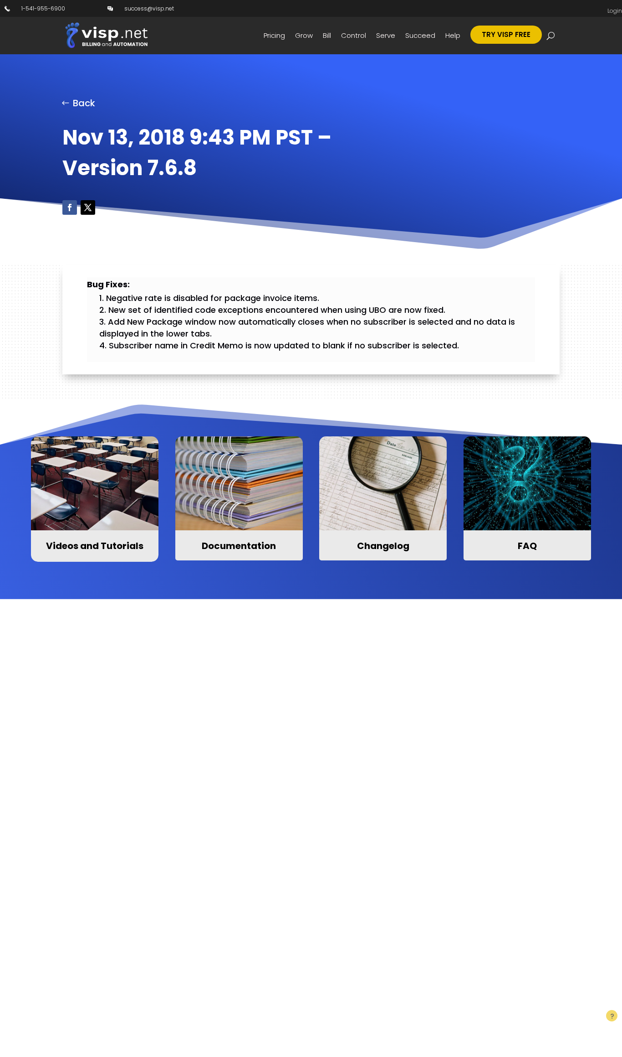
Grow (304, 35)
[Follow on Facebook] (69, 207)
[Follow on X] (88, 207)
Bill (327, 35)
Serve (385, 35)
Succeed (420, 35)
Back (84, 103)
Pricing (274, 35)
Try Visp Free (506, 34)
